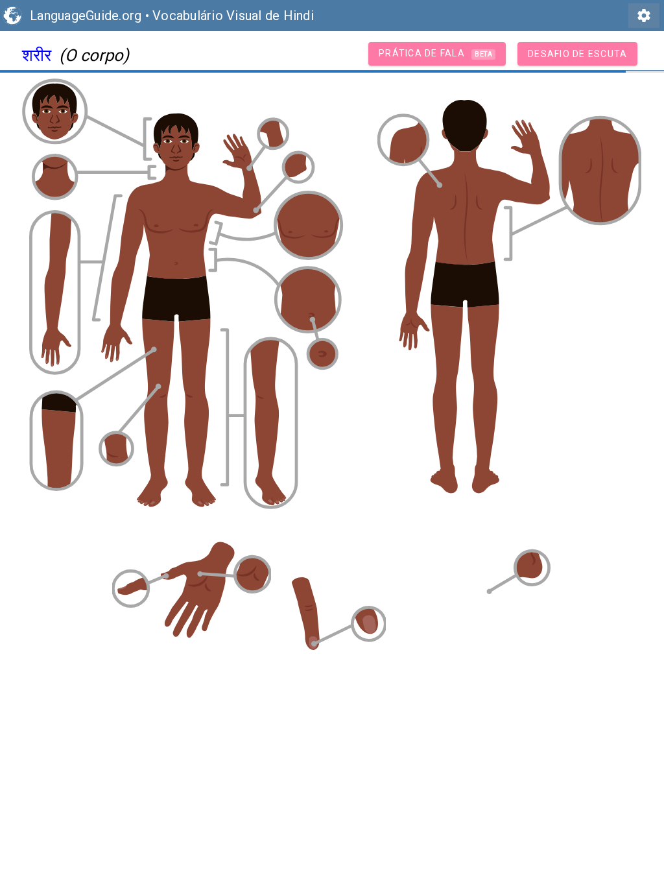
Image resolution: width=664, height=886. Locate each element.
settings (644, 15)
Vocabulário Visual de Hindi (233, 15)
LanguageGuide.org (85, 15)
